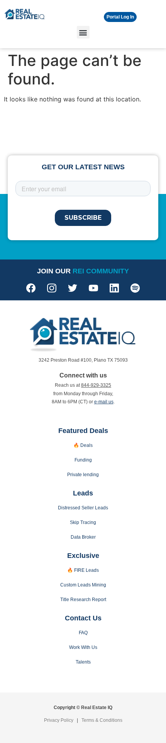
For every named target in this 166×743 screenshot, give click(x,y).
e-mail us (103, 401)
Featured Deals (83, 431)
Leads (83, 493)
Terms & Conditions (101, 720)
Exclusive (83, 555)
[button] (83, 32)
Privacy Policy (58, 720)
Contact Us (83, 618)
